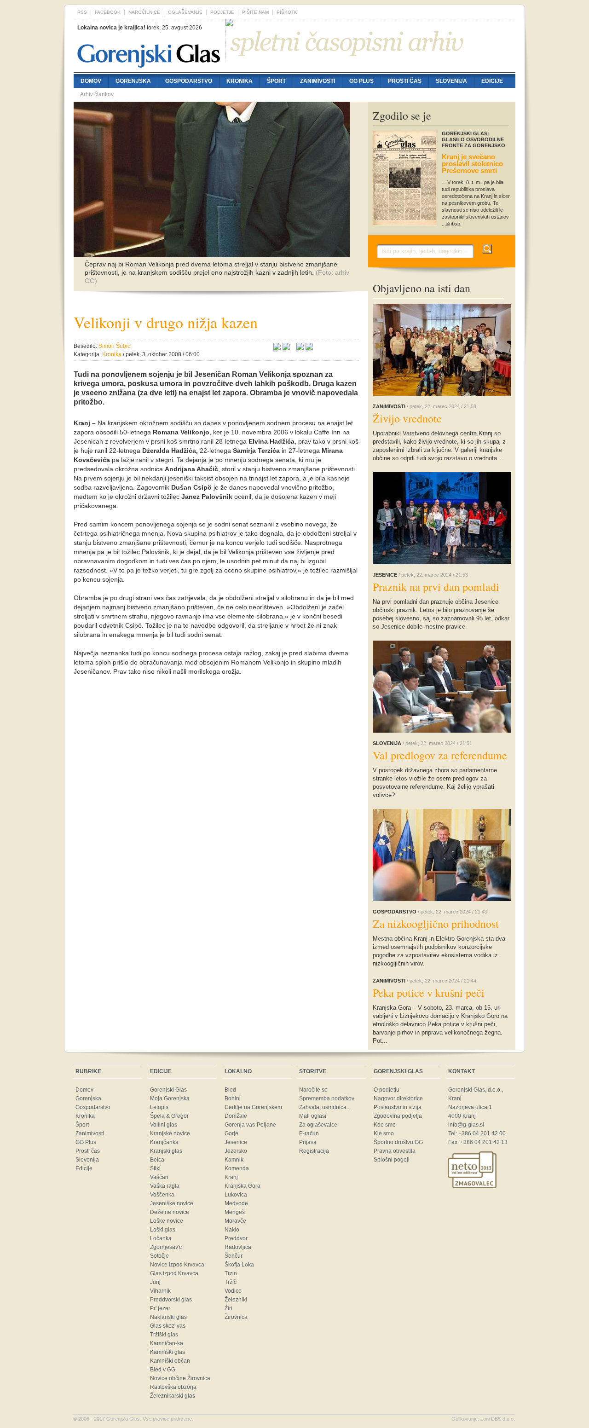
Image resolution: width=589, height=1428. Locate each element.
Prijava (308, 1142)
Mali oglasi (312, 1116)
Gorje (231, 1133)
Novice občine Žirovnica (180, 1378)
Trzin (231, 1273)
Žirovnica (236, 1317)
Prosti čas (405, 81)
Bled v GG (162, 1369)
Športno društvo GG (398, 1142)
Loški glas (162, 1229)
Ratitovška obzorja (173, 1387)
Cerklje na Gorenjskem (253, 1107)
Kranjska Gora (242, 1186)
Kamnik (234, 1159)
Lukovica (236, 1194)
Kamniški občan (170, 1361)
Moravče (235, 1221)
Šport (276, 81)
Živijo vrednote (407, 418)
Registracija (314, 1151)
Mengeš (235, 1212)
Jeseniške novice (171, 1203)
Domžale (236, 1116)
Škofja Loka (239, 1264)
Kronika (239, 81)
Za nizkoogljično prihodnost (436, 923)
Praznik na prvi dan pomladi (436, 586)
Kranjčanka (164, 1142)
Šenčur (234, 1256)
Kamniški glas (167, 1352)
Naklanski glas (168, 1317)
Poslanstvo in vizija (398, 1107)
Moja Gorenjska (170, 1098)
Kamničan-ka (166, 1343)
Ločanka (161, 1238)
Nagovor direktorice (398, 1098)
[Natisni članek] (309, 348)
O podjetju (386, 1090)
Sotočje (159, 1256)
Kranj (231, 1177)
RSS (82, 12)
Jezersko (236, 1151)
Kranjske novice (170, 1133)
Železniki (236, 1299)
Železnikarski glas (172, 1396)
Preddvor (236, 1238)
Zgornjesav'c (166, 1247)
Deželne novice (169, 1212)
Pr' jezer (160, 1308)
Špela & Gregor (169, 1116)
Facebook (108, 12)
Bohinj (233, 1098)
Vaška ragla (164, 1186)
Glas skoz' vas (167, 1326)
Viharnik (160, 1291)
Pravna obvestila (395, 1151)
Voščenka (162, 1194)
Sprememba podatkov (326, 1098)
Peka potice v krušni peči (429, 992)
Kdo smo (385, 1125)
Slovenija (451, 81)
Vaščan (159, 1177)
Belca (157, 1159)
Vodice (233, 1291)
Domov (91, 81)
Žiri (228, 1308)
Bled (230, 1090)
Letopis (159, 1107)
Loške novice (166, 1221)
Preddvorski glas (171, 1299)
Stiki (155, 1168)
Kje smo (384, 1133)
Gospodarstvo (188, 81)
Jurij (155, 1282)
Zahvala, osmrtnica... (325, 1107)
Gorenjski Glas (168, 1090)
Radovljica (238, 1247)
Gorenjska (133, 81)
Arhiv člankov (97, 94)
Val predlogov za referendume (440, 755)
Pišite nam (255, 12)
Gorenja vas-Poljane (250, 1125)
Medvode (236, 1203)
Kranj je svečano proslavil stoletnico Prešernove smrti (472, 163)
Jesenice (236, 1142)
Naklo (232, 1229)
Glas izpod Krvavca (174, 1273)
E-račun (309, 1133)
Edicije (492, 81)
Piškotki (288, 12)
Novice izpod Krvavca (177, 1264)
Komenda (237, 1168)
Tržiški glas (164, 1334)
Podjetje (222, 12)
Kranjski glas (166, 1151)
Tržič (231, 1282)
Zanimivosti (317, 81)
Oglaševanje (185, 12)
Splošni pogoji (392, 1159)
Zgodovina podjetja (398, 1116)
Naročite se (313, 1090)
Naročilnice (144, 12)
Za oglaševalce (318, 1125)
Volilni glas (163, 1125)
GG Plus (361, 81)
